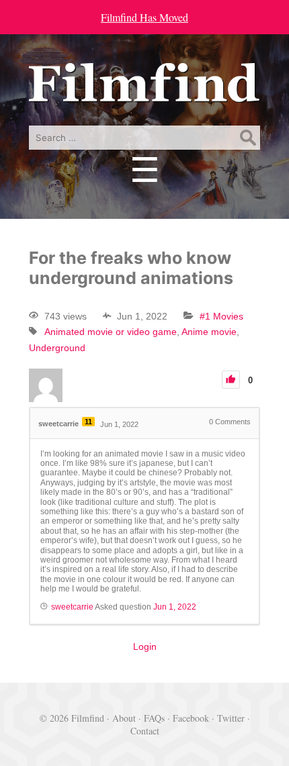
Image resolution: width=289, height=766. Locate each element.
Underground (57, 347)
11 (88, 422)
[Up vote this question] (231, 380)
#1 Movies (221, 316)
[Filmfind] (144, 92)
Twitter (231, 718)
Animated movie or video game (110, 331)
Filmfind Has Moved (144, 17)
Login (145, 646)
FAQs (154, 718)
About (124, 718)
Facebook (191, 718)
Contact (144, 730)
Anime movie (209, 331)
